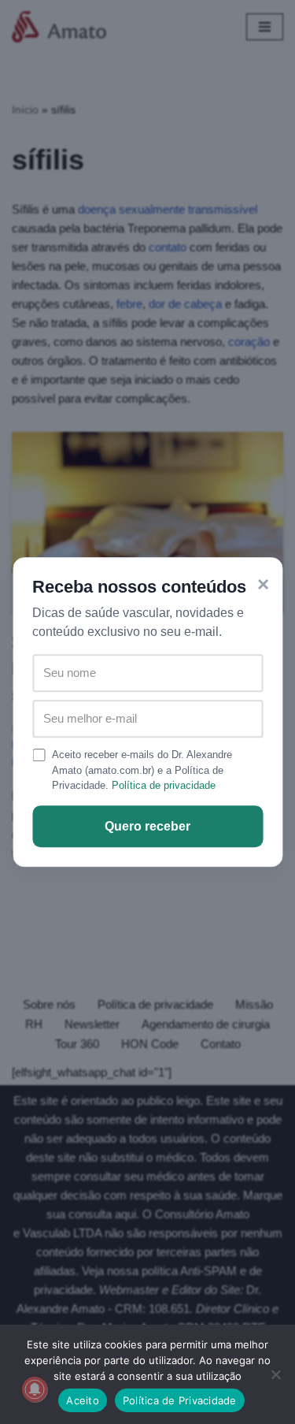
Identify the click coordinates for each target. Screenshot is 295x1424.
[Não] (275, 1374)
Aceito (82, 1400)
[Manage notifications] (34, 1389)
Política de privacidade (164, 785)
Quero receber (147, 826)
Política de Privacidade (180, 1400)
